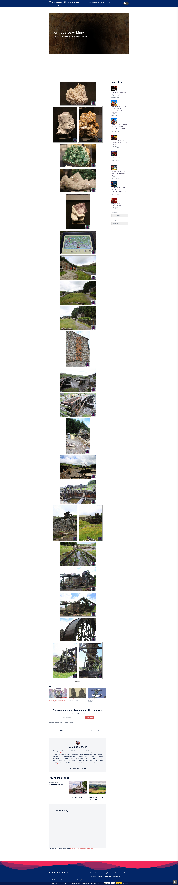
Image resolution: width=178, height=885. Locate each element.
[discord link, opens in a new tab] (54, 872)
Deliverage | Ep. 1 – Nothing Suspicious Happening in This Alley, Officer (119, 142)
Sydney (82, 880)
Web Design (107, 876)
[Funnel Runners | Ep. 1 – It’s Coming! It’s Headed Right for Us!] (114, 167)
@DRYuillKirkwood (62, 764)
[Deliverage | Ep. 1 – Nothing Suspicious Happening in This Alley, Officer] (114, 137)
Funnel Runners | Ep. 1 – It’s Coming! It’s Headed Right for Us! (119, 173)
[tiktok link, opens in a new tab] (57, 872)
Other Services (117, 876)
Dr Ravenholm (78, 764)
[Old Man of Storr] (77, 693)
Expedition (77, 36)
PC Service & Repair (120, 873)
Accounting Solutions (106, 873)
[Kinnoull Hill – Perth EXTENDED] (97, 787)
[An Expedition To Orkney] (97, 693)
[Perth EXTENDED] (78, 787)
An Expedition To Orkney (93, 698)
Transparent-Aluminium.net (64, 2)
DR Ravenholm (59, 36)
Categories (114, 212)
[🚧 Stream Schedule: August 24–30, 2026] (114, 153)
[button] (126, 3)
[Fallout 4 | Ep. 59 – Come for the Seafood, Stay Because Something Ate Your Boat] (114, 121)
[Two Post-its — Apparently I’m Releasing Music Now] (114, 88)
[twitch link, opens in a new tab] (52, 872)
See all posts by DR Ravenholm (78, 768)
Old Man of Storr (72, 698)
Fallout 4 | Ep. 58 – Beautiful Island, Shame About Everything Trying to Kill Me (118, 189)
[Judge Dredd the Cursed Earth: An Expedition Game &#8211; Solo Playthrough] (58, 693)
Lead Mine (59, 722)
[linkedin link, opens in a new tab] (67, 872)
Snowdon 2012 (59, 730)
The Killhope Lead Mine (95, 730)
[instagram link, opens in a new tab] (59, 872)
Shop (109, 2)
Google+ (86, 764)
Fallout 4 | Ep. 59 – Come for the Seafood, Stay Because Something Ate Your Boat (119, 126)
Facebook (95, 764)
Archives (113, 220)
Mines (64, 722)
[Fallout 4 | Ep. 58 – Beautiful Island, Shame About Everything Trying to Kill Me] (114, 184)
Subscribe (90, 717)
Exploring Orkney (56, 784)
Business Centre (93, 2)
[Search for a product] (121, 3)
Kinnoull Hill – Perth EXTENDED (96, 798)
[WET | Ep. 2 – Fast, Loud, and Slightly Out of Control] (114, 200)
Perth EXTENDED (76, 797)
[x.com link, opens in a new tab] (62, 872)
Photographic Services (96, 876)
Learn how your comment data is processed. (82, 848)
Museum (70, 722)
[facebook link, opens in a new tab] (64, 872)
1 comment (84, 36)
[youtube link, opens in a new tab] (49, 872)
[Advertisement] (89, 66)
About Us (91, 4)
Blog (102, 2)
